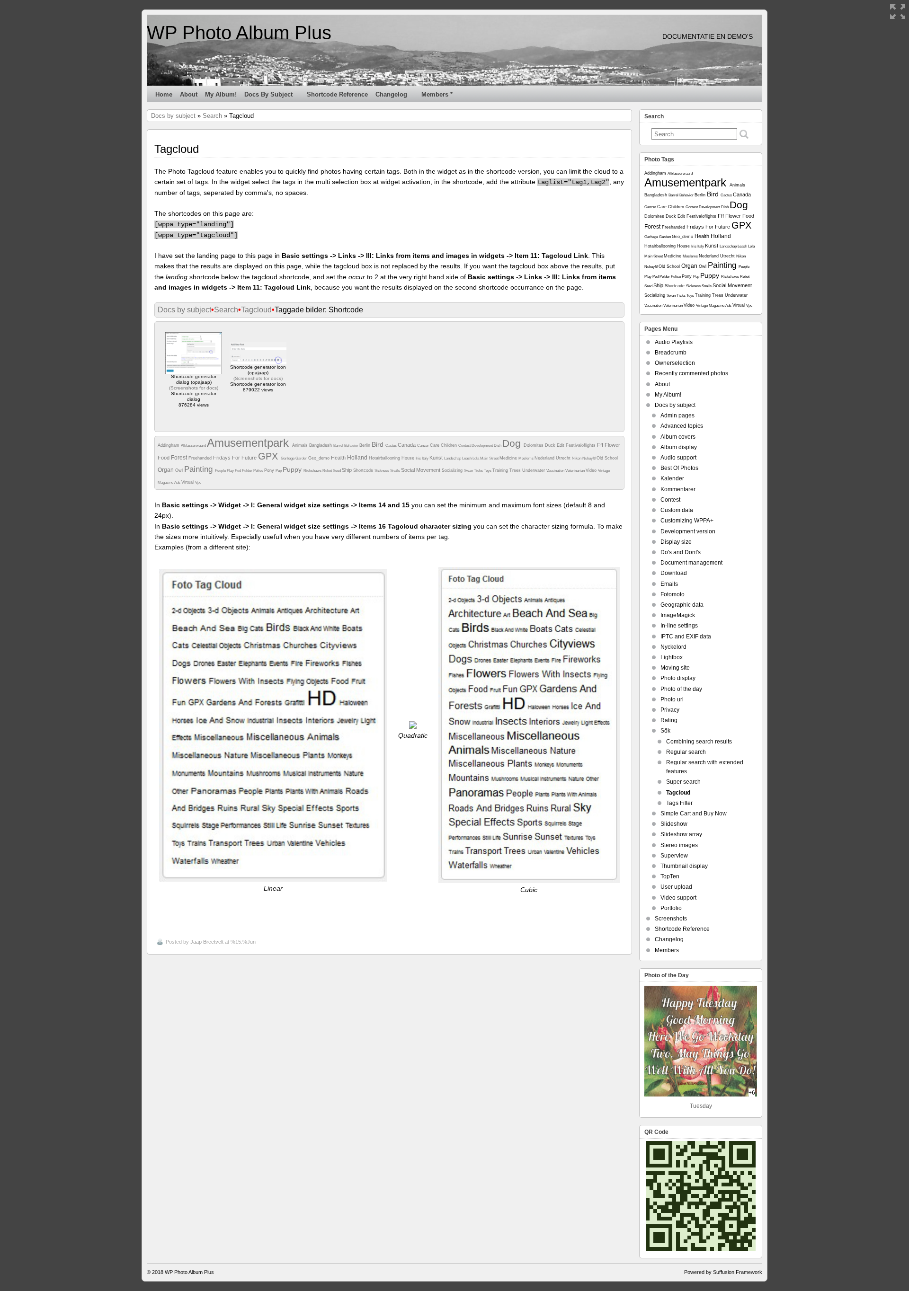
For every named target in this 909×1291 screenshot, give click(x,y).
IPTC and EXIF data (685, 636)
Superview (674, 855)
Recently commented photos (691, 373)
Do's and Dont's (680, 552)
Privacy (669, 710)
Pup (279, 471)
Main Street (489, 458)
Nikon (577, 458)
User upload (676, 887)
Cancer (423, 445)
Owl (179, 470)
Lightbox (671, 657)
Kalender (672, 478)
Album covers (677, 436)
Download (673, 573)
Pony (270, 470)
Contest (465, 445)
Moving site (675, 667)
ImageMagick (677, 615)
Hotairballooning (385, 458)
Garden (301, 458)
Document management (691, 562)
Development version (687, 531)
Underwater (534, 470)
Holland (358, 457)
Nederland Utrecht (553, 458)
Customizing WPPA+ (686, 520)
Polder (247, 471)
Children (449, 445)
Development (483, 445)
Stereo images (679, 845)
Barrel (338, 445)
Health (339, 457)
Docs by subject (268, 94)
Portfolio (671, 908)
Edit (561, 445)
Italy (425, 458)
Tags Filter (679, 803)
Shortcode (363, 470)
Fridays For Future (235, 457)
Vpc (198, 482)
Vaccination (555, 471)
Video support (678, 897)
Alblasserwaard (194, 445)
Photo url (672, 699)
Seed (337, 471)
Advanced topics (681, 426)
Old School (607, 458)
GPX (269, 456)
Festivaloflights (581, 445)
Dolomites (534, 445)
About (188, 94)
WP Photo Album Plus (239, 32)
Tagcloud (256, 310)
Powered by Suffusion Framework (723, 1272)
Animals (300, 445)
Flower (612, 445)
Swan (469, 471)
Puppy (293, 469)
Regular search (686, 752)
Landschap (453, 458)
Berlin (365, 445)
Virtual (188, 482)
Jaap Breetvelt (206, 942)
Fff (601, 445)
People (221, 471)
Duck (551, 445)
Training (500, 470)
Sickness (382, 471)
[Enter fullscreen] (897, 11)
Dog (513, 443)
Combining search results (699, 741)
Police (258, 471)
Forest (179, 457)
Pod (238, 471)
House (408, 458)
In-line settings (679, 625)
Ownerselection (675, 363)
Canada (407, 445)
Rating (668, 720)
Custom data (676, 510)
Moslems (526, 458)
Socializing (453, 470)
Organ (166, 470)
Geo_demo (319, 458)
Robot (327, 471)
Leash (467, 458)
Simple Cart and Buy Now (693, 813)
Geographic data (682, 604)
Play (231, 471)
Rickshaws (312, 471)
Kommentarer (677, 489)
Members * (437, 94)
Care (435, 445)
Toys (488, 471)
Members (667, 950)
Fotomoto (672, 594)
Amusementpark (249, 442)
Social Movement (421, 470)
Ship (347, 470)
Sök (665, 730)
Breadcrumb (670, 352)
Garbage (288, 458)
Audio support (678, 457)
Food (164, 457)
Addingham (169, 445)
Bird (378, 444)
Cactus (391, 445)
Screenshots (671, 918)
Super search (683, 781)
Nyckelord (673, 647)
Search (212, 115)
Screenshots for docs (193, 387)
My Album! (221, 94)
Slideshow (673, 824)
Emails (669, 584)
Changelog (391, 94)
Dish (498, 445)
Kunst (436, 457)
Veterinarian (575, 471)
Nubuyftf (589, 458)
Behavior (351, 445)
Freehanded (200, 458)
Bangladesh (321, 445)
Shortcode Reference (337, 94)
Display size (676, 542)
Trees (515, 470)
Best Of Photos (679, 468)
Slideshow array (681, 834)
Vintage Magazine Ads (714, 305)
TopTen (669, 876)
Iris (419, 458)
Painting (199, 469)
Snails (395, 471)
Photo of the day (681, 689)
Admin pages (677, 415)
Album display (678, 447)
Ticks (479, 471)
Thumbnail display (684, 866)
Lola (476, 458)
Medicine (508, 458)
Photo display (677, 678)
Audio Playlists (674, 342)
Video (592, 470)
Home (163, 94)
